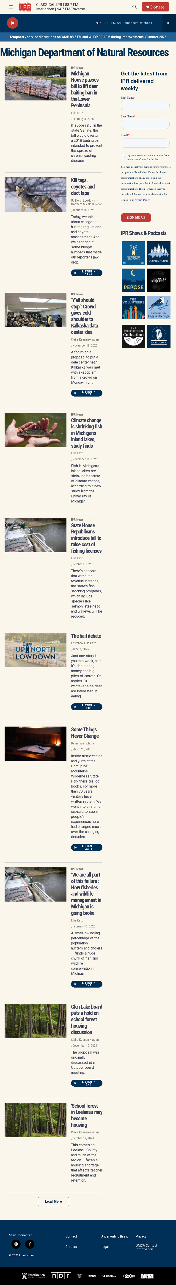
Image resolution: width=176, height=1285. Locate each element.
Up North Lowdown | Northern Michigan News (86, 202)
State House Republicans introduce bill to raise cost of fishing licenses (86, 538)
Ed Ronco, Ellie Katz (83, 643)
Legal (105, 1247)
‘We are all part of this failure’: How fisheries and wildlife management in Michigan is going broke (86, 893)
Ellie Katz (77, 113)
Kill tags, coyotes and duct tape (83, 186)
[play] (12, 23)
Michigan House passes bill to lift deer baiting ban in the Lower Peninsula (85, 89)
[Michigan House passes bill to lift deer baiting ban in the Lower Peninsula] (35, 83)
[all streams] (169, 23)
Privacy (141, 1236)
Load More (53, 1201)
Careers (71, 1247)
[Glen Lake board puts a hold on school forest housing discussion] (35, 1021)
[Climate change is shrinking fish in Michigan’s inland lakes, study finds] (35, 430)
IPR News (77, 67)
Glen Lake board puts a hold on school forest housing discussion (86, 1019)
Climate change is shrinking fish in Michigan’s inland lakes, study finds (86, 433)
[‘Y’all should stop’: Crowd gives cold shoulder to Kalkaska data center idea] (35, 310)
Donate (157, 7)
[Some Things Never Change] (35, 744)
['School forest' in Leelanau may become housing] (35, 1120)
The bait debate (86, 636)
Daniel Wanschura (82, 743)
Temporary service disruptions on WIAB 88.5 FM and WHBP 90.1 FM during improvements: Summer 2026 (88, 37)
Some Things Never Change (85, 732)
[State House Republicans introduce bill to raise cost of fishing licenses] (35, 535)
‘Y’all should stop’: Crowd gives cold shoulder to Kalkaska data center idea (84, 316)
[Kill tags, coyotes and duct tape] (35, 194)
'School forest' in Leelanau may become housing (86, 1115)
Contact (71, 1236)
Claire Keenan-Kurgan (85, 339)
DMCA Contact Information (146, 1247)
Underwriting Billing (115, 1236)
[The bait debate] (35, 650)
